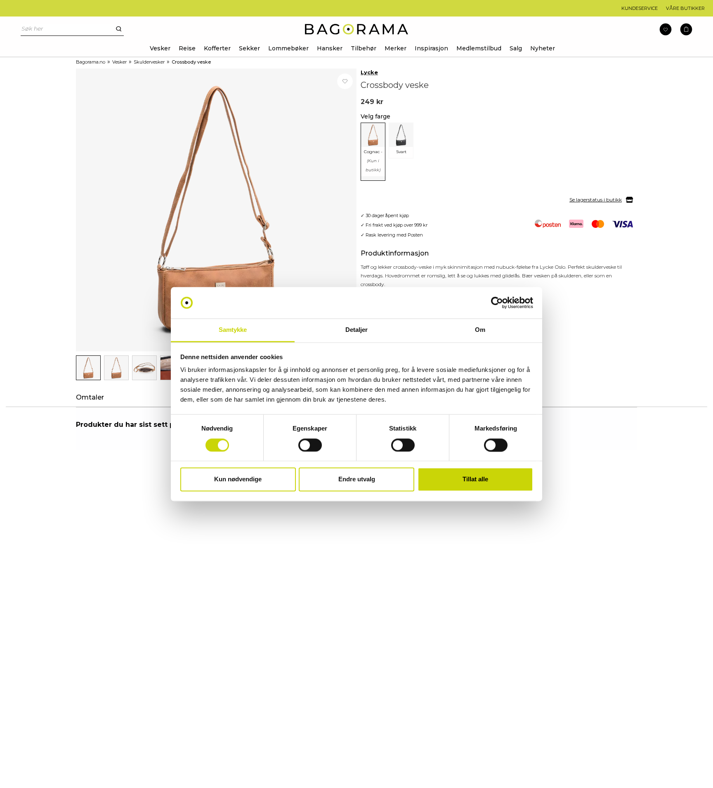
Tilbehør (363, 48)
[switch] (310, 445)
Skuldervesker (149, 62)
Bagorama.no (90, 62)
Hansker (329, 48)
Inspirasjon (431, 48)
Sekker (249, 48)
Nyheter (542, 48)
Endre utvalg (356, 479)
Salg (516, 48)
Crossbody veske (191, 62)
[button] (686, 29)
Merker (395, 48)
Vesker (160, 48)
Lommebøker (288, 48)
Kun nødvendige (238, 479)
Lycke (369, 72)
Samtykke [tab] (233, 330)
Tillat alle (475, 479)
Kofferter (217, 48)
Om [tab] (480, 330)
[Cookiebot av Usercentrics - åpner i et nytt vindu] (497, 302)
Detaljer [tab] (356, 330)
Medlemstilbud (478, 48)
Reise (187, 48)
